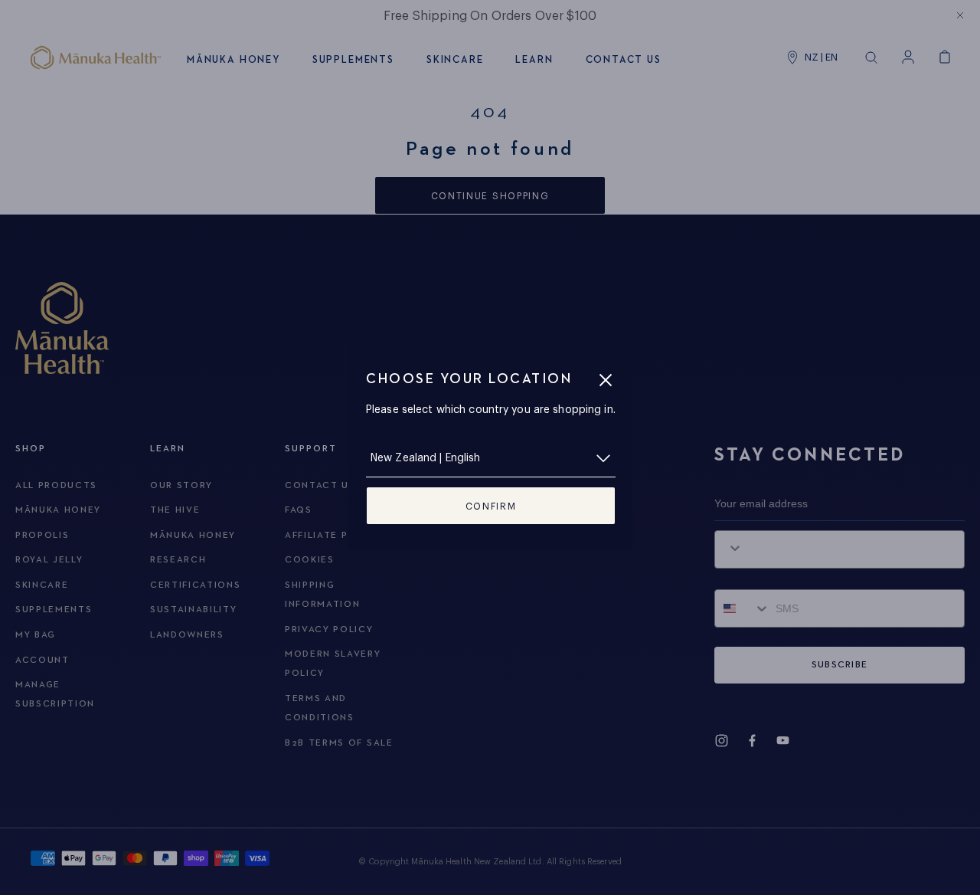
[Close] (605, 380)
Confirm (491, 506)
